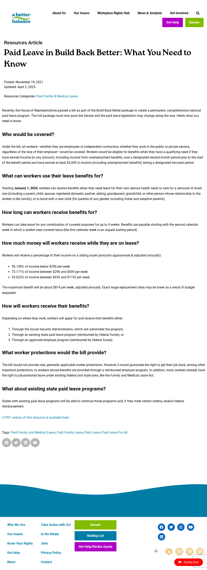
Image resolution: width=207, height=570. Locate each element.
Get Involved (179, 13)
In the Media (50, 534)
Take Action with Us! (56, 525)
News (11, 562)
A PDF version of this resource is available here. (36, 417)
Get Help (172, 22)
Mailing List (95, 536)
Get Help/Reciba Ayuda (95, 547)
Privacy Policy (51, 553)
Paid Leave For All (114, 432)
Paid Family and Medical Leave (33, 432)
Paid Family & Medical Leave (57, 96)
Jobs (44, 543)
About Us (59, 13)
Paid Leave (92, 432)
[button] (6, 442)
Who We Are (16, 525)
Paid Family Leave (70, 432)
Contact (46, 562)
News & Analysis (150, 13)
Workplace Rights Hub (113, 13)
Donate (194, 22)
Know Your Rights (20, 543)
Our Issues (81, 13)
